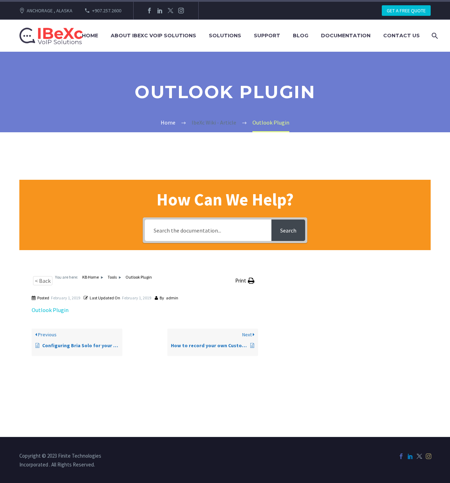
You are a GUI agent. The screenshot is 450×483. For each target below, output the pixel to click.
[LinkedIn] (160, 10)
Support (267, 35)
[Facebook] (149, 10)
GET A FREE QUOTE (406, 10)
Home (90, 35)
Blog (300, 35)
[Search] (434, 35)
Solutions (225, 35)
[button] (245, 280)
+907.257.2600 (106, 10)
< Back (43, 280)
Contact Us (401, 35)
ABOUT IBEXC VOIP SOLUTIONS (153, 35)
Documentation (346, 35)
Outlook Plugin (50, 309)
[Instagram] (181, 10)
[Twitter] (170, 10)
